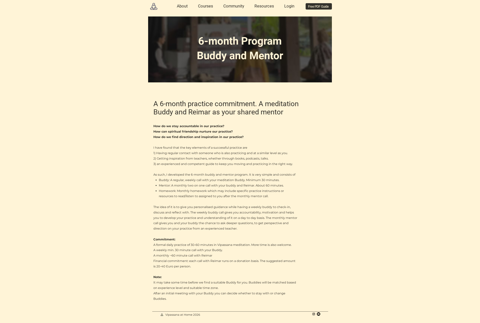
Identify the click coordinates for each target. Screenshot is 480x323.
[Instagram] (313, 314)
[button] (182, 6)
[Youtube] (318, 314)
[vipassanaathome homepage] (153, 6)
